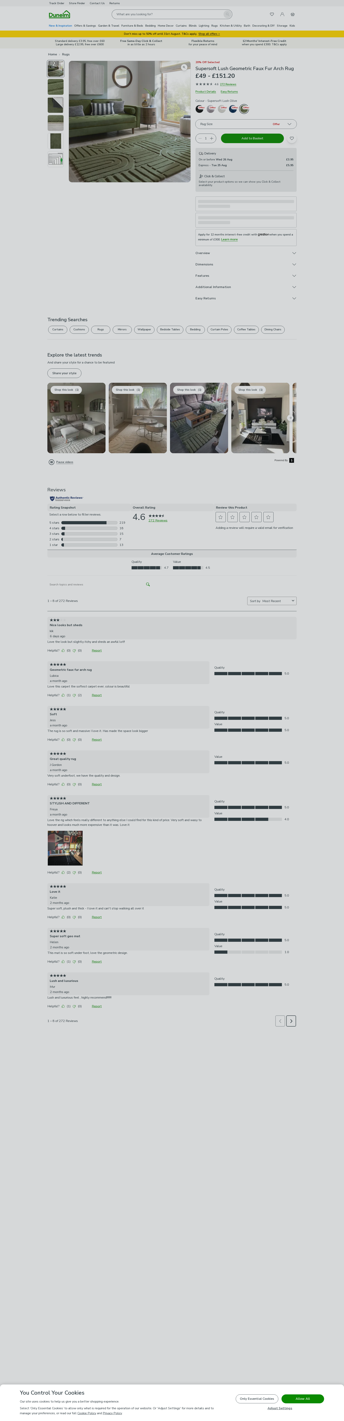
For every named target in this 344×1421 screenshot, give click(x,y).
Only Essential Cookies (257, 1399)
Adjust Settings (280, 1408)
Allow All (303, 1399)
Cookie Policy (86, 1413)
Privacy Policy (112, 1413)
